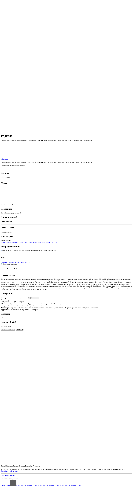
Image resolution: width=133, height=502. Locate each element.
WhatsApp (4, 262)
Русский (6, 302)
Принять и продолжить (8, 475)
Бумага (13, 308)
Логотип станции (37, 308)
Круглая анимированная (18, 304)
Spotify (21, 242)
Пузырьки (35, 310)
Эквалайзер (14, 310)
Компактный (37, 306)
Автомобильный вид (24, 306)
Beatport (48, 242)
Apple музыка (27, 242)
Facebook (24, 262)
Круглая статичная (34, 304)
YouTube (54, 242)
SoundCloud (37, 242)
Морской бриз (69, 308)
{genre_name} (5, 485)
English (21, 302)
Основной (10, 306)
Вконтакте (4, 242)
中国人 (14, 302)
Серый (79, 308)
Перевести (19, 329)
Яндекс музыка (13, 242)
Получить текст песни (8, 329)
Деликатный (58, 308)
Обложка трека (58, 304)
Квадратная (47, 304)
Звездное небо (24, 310)
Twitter (30, 262)
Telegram (11, 262)
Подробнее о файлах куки (9, 471)
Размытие (94, 308)
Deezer (43, 242)
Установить (34, 298)
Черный (86, 308)
